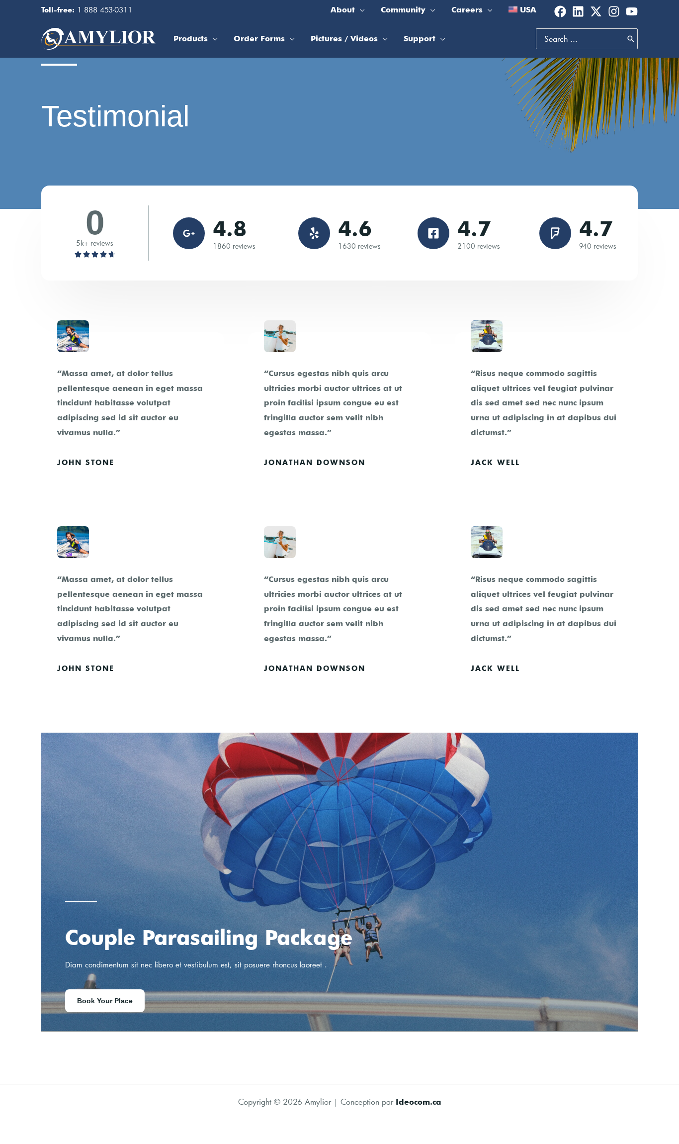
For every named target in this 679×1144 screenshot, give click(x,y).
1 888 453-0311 (104, 9)
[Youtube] (632, 11)
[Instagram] (614, 11)
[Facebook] (560, 11)
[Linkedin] (578, 11)
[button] (360, 10)
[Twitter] (596, 11)
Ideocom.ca (418, 1102)
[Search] (630, 39)
